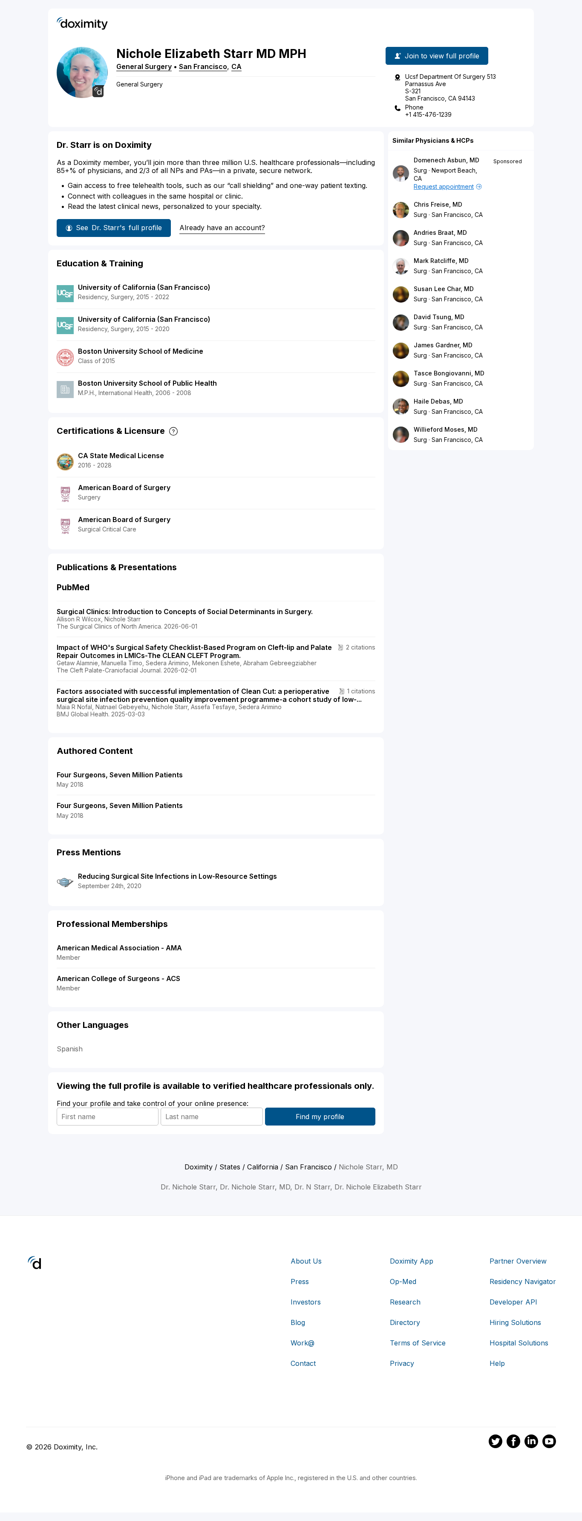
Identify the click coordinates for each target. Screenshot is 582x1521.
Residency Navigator (523, 1281)
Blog (298, 1322)
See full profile (119, 227)
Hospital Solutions (519, 1343)
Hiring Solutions (515, 1322)
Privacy (402, 1363)
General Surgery (144, 66)
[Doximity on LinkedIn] (531, 1443)
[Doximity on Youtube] (549, 1443)
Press (300, 1281)
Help (497, 1363)
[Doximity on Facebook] (513, 1443)
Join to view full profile (442, 56)
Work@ (302, 1343)
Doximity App (411, 1261)
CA (236, 66)
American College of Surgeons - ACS (118, 978)
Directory (405, 1322)
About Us (306, 1261)
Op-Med (403, 1281)
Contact (303, 1363)
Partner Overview (518, 1261)
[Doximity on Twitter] (495, 1443)
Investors (306, 1302)
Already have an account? (222, 227)
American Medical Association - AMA (119, 948)
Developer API (513, 1302)
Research (405, 1302)
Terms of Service (418, 1343)
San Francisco (203, 66)
